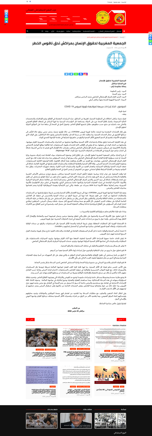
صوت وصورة (116, 2)
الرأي (52, 31)
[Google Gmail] (6, 11)
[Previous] (64, 421)
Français (109, 2)
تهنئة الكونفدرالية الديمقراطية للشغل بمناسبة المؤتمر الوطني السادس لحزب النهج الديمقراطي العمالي (44, 392)
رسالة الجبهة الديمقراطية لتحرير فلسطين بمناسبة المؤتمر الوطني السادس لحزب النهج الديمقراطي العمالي (111, 356)
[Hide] (5, 24)
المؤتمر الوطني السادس (117, 351)
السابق (120, 319)
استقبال (119, 31)
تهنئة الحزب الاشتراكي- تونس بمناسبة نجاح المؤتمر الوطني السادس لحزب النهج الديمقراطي (78, 391)
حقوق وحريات (60, 31)
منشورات (108, 47)
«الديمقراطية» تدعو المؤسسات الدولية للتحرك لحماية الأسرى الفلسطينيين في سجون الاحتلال (44, 354)
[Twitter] (6, 13)
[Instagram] (85, 74)
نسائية (68, 31)
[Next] (122, 421)
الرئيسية (123, 2)
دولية (46, 31)
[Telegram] (6, 21)
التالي (31, 319)
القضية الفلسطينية (50, 350)
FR (42, 31)
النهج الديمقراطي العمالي (106, 31)
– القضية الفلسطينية (89, 31)
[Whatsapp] (6, 19)
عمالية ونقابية (76, 31)
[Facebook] (6, 16)
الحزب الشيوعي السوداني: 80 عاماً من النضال (110, 390)
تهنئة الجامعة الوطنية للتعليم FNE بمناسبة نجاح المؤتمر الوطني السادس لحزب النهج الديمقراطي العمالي (77, 354)
